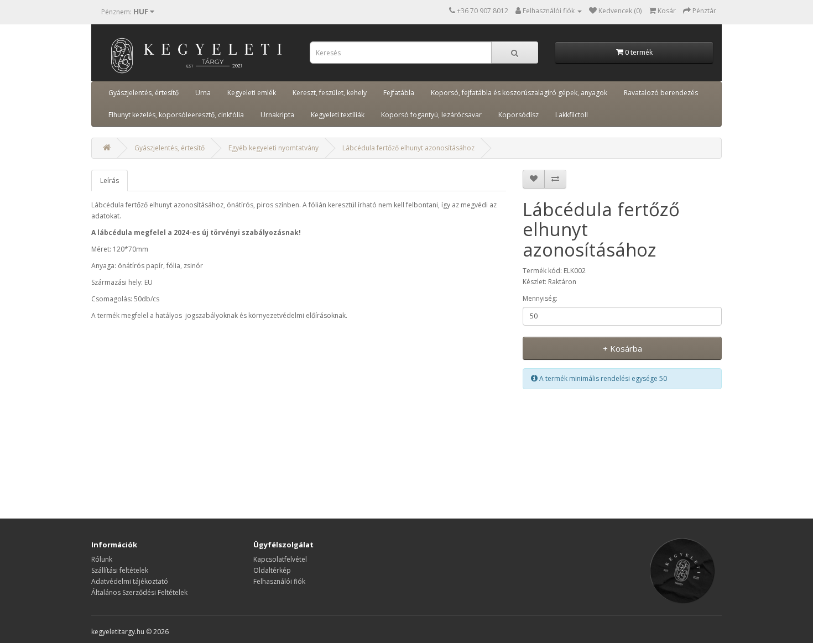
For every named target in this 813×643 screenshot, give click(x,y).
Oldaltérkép (272, 570)
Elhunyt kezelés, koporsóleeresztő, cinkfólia (176, 114)
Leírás (109, 180)
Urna (203, 92)
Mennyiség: (540, 298)
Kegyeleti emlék (251, 92)
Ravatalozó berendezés (661, 92)
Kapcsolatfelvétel (280, 559)
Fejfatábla (398, 92)
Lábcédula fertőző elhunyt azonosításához (408, 148)
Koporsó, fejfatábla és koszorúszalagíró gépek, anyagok (519, 92)
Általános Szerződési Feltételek (139, 592)
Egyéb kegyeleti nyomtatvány (273, 148)
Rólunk (101, 559)
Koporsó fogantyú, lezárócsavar (431, 114)
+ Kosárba (622, 348)
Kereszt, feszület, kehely (330, 92)
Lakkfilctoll (571, 114)
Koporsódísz (518, 114)
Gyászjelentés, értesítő (143, 92)
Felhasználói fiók (279, 581)
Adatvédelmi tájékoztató (129, 581)
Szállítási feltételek (119, 570)
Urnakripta (277, 114)
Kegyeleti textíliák (337, 114)
